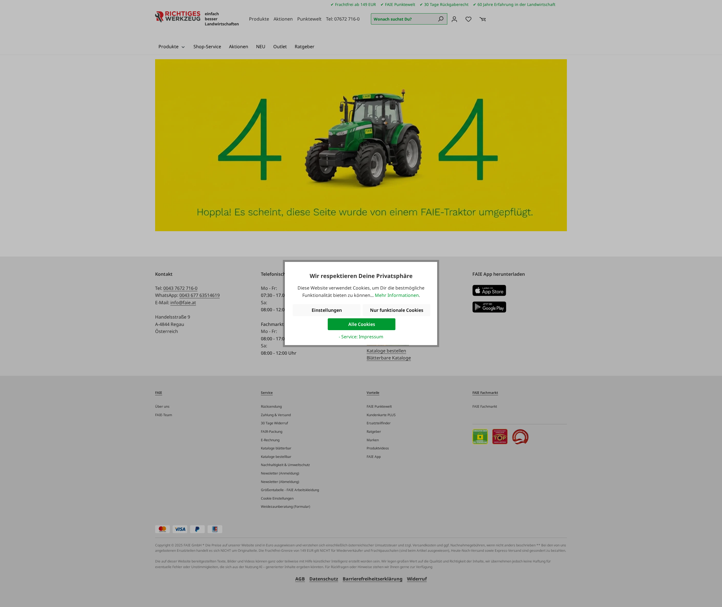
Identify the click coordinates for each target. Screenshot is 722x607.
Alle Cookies (361, 324)
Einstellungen (327, 310)
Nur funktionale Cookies (396, 310)
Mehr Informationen (397, 295)
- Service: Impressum (361, 337)
